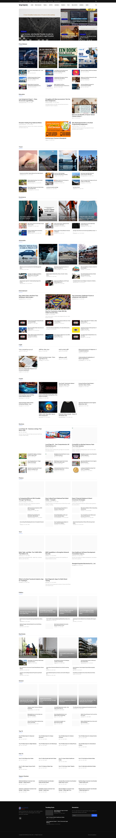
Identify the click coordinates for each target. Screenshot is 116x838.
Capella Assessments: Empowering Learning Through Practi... (48, 700)
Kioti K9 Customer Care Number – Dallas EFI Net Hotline (46, 781)
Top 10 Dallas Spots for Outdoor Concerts (66, 736)
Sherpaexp (56, 182)
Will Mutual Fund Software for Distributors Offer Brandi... (34, 515)
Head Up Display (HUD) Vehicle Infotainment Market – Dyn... (26, 403)
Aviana (55, 337)
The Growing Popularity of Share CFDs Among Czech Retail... (84, 522)
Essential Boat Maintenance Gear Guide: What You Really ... (68, 217)
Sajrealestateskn (84, 663)
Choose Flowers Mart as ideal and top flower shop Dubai (35, 722)
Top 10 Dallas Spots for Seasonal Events (26, 736)
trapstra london (30, 709)
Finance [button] (63, 5)
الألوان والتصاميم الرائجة (63, 349)
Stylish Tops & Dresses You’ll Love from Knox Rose (89, 715)
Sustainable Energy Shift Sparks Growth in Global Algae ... (48, 612)
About (30, 1)
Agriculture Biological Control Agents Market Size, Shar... (87, 403)
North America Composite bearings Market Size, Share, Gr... (31, 619)
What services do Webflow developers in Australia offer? (47, 260)
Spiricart (21, 169)
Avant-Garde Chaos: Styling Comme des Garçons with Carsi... (61, 224)
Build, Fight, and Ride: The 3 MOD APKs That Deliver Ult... (30, 553)
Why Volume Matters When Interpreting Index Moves (89, 508)
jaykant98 (29, 323)
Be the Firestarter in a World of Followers (68, 701)
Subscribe (94, 815)
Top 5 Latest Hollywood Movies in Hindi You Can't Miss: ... (62, 321)
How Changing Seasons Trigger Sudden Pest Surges (34, 462)
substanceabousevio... (23, 124)
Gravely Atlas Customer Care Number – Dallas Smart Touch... (68, 781)
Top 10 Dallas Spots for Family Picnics (67, 743)
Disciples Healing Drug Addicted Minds (30, 122)
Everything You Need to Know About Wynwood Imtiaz (84, 672)
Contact (20, 1)
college (46, 140)
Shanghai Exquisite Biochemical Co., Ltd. (84, 563)
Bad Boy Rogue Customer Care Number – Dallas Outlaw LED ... (88, 781)
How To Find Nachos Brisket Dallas (87, 758)
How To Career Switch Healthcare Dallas (66, 759)
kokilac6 (81, 656)
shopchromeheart (83, 703)
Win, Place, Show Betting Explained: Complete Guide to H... (47, 63)
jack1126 (21, 269)
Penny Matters (74, 501)
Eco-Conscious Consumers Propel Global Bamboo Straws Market (32, 668)
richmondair (75, 708)
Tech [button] (68, 5)
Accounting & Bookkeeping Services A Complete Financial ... (32, 522)
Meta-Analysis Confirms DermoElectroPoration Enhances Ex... (62, 85)
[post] (39, 25)
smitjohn (55, 175)
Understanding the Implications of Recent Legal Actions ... (86, 358)
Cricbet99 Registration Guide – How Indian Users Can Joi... (61, 708)
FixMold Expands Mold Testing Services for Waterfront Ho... (34, 78)
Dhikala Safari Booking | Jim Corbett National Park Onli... (35, 181)
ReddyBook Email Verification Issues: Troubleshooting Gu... (61, 455)
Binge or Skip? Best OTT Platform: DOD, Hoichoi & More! (89, 321)
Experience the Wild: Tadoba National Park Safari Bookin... (32, 173)
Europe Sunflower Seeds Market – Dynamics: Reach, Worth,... (86, 384)
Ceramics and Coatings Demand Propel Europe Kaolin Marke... (31, 673)
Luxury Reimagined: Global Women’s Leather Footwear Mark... (87, 612)
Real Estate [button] (74, 5)
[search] (96, 5)
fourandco (21, 219)
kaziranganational (84, 175)
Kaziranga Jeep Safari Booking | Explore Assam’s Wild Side (87, 174)
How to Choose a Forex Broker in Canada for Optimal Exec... (61, 508)
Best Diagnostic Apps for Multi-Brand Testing (56, 579)
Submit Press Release (43, 1)
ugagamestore (30, 330)
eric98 (81, 219)
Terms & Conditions (92, 834)
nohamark (56, 510)
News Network (35, 1)
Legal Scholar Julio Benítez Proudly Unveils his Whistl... (88, 37)
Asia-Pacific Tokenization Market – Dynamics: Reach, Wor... (67, 384)
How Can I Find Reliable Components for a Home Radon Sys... (48, 653)
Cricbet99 (56, 709)
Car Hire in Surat (76, 187)
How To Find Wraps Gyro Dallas (26, 758)
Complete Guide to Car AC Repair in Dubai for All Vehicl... (84, 280)
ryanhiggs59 (22, 614)
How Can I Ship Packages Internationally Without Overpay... (61, 174)
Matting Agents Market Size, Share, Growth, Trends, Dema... (57, 274)
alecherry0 (61, 263)
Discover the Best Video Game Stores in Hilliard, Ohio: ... (36, 328)
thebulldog (41, 360)
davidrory (40, 398)
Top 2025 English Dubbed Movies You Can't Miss (88, 335)
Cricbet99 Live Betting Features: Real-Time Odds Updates (83, 445)
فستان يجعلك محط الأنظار (44, 349)
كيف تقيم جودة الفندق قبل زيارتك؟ (26, 349)
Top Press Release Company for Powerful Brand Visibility (87, 85)
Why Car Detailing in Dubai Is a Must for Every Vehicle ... (89, 267)
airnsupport (62, 169)
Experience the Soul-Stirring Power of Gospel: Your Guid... (88, 328)
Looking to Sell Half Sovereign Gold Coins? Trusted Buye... (88, 469)
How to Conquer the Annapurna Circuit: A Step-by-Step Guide (89, 181)
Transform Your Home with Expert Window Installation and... (35, 469)
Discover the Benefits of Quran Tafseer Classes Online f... (83, 115)
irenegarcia (22, 263)
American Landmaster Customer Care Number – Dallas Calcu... (27, 789)
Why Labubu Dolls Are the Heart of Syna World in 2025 (36, 224)
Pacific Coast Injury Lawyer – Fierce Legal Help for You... (47, 358)
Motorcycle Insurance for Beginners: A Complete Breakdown (88, 350)
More (87, 5)
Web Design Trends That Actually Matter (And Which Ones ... (61, 462)
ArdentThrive (62, 703)
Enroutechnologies (57, 269)
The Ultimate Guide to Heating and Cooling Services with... (85, 707)
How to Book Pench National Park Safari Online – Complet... (56, 499)
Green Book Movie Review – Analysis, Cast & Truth (67, 64)
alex (21, 38)
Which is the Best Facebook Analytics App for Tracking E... (31, 579)
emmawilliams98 (42, 169)
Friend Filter (21, 582)
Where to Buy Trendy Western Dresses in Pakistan (62, 231)
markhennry (21, 555)
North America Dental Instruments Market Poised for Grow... (61, 625)
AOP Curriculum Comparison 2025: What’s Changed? (35, 508)
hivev (82, 463)
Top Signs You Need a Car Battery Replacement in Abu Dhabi (34, 274)
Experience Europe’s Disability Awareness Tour (87, 167)
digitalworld (48, 276)
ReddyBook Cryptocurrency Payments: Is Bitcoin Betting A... (89, 455)
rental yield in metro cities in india (67, 654)
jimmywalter (75, 233)
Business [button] (57, 5)
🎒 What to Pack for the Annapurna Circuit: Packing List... (61, 181)
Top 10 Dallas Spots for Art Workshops (48, 743)
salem (20, 351)
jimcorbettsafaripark (31, 182)
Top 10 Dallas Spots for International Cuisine (87, 744)
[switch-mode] (96, 1)
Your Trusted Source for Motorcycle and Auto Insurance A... (88, 515)
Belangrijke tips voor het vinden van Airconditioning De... (35, 715)
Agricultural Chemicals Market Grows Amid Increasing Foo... (57, 668)
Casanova (29, 470)
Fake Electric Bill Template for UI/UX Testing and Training (27, 701)
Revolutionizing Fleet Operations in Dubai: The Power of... (61, 267)
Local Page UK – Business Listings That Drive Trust (30, 429)
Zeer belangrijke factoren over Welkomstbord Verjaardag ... (60, 715)
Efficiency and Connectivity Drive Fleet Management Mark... (30, 267)
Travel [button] (45, 5)
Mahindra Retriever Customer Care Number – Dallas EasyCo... (27, 781)
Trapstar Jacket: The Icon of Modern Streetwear (35, 708)
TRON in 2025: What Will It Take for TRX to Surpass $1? (47, 414)
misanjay (21, 524)
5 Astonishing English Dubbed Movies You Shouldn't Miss (35, 321)
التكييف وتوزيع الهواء (63, 357)
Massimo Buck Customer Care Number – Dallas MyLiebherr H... (88, 789)
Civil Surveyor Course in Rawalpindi (55, 138)
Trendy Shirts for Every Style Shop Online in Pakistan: (88, 224)
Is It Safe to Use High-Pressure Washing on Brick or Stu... (28, 654)
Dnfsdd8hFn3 (74, 565)
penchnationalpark (48, 501)
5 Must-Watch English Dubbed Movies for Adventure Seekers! (35, 335)
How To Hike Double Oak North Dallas (47, 758)
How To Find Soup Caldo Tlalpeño (66, 766)
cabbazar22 (75, 188)
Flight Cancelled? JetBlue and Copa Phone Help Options (67, 167)
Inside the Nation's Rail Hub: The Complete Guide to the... (47, 167)
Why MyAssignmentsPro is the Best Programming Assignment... (82, 123)
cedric (61, 656)
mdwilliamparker (23, 703)
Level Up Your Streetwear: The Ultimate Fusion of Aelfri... (88, 701)
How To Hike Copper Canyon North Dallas (27, 767)
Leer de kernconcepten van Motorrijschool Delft (59, 722)
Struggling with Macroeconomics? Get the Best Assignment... (57, 99)
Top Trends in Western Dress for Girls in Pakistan (27, 217)
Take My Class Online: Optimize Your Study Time (28, 612)
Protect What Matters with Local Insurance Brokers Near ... (60, 515)
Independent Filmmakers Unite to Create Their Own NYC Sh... (61, 78)
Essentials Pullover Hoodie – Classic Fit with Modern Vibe (68, 414)
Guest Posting (50, 1)
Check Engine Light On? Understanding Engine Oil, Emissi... (30, 281)
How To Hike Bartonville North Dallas (87, 766)
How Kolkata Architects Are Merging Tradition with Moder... (61, 661)
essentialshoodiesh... (62, 417)
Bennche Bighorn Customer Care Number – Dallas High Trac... (66, 789)
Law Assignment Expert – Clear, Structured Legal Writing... (28, 99)
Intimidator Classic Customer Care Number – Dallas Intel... (47, 789)
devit (73, 118)
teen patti (48, 329)
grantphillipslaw (81, 360)
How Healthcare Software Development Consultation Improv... (83, 553)
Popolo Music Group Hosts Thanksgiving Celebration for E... (34, 85)
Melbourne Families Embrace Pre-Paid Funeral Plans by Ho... (89, 78)
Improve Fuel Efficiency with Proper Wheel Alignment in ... (61, 281)
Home (32, 5)
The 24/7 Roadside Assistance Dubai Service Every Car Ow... (88, 274)
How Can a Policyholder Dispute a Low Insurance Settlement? (28, 369)
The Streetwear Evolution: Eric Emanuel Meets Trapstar (48, 217)
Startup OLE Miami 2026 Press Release (89, 70)
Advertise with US (57, 1)
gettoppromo (30, 510)
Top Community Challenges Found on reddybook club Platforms (83, 296)
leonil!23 (82, 330)
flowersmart (30, 723)
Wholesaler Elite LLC (63, 219)
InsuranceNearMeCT (57, 517)
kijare (29, 716)
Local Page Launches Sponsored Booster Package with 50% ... (61, 71)
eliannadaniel (83, 470)
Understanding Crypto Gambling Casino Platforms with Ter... (26, 395)
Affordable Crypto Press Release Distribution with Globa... (26, 63)
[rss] (20, 818)
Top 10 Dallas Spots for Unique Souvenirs (46, 736)
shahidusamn (83, 226)
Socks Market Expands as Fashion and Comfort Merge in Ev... (58, 673)
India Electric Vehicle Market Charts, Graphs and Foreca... (27, 260)
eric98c (41, 219)
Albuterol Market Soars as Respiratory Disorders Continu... (66, 612)
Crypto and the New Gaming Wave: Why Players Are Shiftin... (48, 395)
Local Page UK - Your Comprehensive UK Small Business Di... (57, 445)
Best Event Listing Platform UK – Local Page (35, 71)
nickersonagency (84, 517)
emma (80, 352)
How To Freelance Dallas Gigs (46, 766)
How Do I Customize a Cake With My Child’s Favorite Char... (56, 311)
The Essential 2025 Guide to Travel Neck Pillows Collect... (27, 167)
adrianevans (74, 555)
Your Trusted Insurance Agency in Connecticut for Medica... (61, 522)
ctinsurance (56, 524)
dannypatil (60, 386)
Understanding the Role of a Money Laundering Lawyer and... (61, 469)
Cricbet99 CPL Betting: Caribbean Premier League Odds (34, 455)
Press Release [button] (38, 5)
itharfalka (82, 269)
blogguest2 (42, 263)
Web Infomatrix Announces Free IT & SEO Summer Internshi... (87, 63)
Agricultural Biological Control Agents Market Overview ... (88, 462)
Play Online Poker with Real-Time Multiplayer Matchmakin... (28, 296)
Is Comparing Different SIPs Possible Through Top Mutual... (29, 499)
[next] (58, 25)
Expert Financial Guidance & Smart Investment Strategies (82, 499)
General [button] (81, 5)
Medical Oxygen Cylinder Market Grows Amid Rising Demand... (30, 625)
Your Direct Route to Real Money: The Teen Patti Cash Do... (58, 327)
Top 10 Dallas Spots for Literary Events (88, 736)
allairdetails (48, 188)
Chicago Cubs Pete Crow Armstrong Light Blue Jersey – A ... (84, 231)
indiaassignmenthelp (22, 102)
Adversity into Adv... (83, 169)
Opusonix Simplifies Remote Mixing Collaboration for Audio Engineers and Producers (77, 22)
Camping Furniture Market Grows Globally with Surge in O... (84, 619)
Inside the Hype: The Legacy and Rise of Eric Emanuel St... (87, 217)
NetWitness (47, 555)
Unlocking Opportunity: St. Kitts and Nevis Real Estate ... (88, 661)
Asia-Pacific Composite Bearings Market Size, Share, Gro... (58, 618)
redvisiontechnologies (22, 501)
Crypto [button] (50, 5)
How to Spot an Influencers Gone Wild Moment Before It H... (62, 335)
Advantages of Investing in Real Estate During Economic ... (88, 654)
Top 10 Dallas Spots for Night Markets (27, 743)
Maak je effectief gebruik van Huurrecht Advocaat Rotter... (89, 722)
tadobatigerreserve (23, 174)
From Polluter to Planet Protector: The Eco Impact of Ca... (87, 260)
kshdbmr (55, 626)
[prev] (21, 25)
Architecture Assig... (48, 102)
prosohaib (82, 716)
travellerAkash (30, 189)
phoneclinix (47, 582)
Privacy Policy (25, 1)
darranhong (21, 398)
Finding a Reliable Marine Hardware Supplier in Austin (35, 231)
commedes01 (30, 226)
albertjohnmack (22, 283)
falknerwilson (41, 417)
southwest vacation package (52, 187)
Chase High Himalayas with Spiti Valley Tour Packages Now (36, 188)
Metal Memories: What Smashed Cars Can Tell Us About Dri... (66, 260)
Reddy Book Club (22, 299)
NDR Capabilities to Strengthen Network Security (57, 553)
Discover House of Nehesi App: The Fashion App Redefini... (69, 37)
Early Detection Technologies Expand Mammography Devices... (84, 668)
